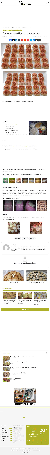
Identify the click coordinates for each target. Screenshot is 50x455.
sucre (22, 435)
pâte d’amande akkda (13, 124)
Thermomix (19, 30)
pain (15, 431)
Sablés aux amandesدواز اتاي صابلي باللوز (18, 373)
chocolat (20, 427)
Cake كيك (15, 427)
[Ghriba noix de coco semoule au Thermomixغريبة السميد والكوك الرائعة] (40, 296)
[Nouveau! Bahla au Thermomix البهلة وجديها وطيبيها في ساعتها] (9, 296)
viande (22, 440)
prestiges (32, 238)
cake (22, 425)
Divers (3, 440)
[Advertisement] (25, 15)
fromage (15, 429)
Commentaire (25, 309)
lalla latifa (6, 36)
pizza (18, 431)
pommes (15, 433)
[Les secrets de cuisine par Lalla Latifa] (25, 3)
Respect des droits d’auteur (16, 450)
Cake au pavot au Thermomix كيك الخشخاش (24, 301)
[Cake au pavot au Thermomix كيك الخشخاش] (25, 296)
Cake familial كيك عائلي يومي (16, 378)
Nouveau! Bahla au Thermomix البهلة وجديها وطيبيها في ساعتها (9, 301)
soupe (18, 435)
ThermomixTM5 (16, 440)
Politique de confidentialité (27, 450)
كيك (14, 442)
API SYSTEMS (36, 448)
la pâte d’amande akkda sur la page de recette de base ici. (24, 146)
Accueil (5, 27)
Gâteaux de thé (15, 27)
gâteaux (25, 238)
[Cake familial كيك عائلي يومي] (6, 380)
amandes (18, 238)
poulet (20, 433)
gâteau (20, 429)
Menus (3, 434)
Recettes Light (4, 432)
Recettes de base (5, 436)
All (14, 425)
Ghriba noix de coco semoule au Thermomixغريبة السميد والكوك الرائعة (40, 302)
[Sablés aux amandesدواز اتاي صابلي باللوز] (6, 374)
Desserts (3, 438)
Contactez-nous (36, 450)
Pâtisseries (9, 27)
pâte (15, 435)
